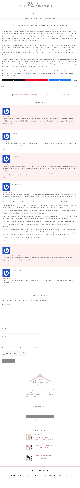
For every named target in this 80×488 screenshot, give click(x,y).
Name (4, 328)
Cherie (14, 108)
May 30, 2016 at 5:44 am (9, 278)
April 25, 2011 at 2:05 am (9, 141)
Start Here (24, 475)
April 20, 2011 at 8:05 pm (9, 116)
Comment (6, 305)
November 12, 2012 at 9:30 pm (11, 255)
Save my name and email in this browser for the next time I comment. (24, 348)
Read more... (37, 396)
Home (27, 18)
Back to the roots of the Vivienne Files (59, 95)
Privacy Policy (40, 419)
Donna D (15, 133)
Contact (36, 475)
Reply (4, 126)
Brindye (15, 270)
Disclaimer (48, 475)
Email (4, 337)
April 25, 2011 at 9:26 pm (9, 164)
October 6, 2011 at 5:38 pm (10, 192)
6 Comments (76, 86)
